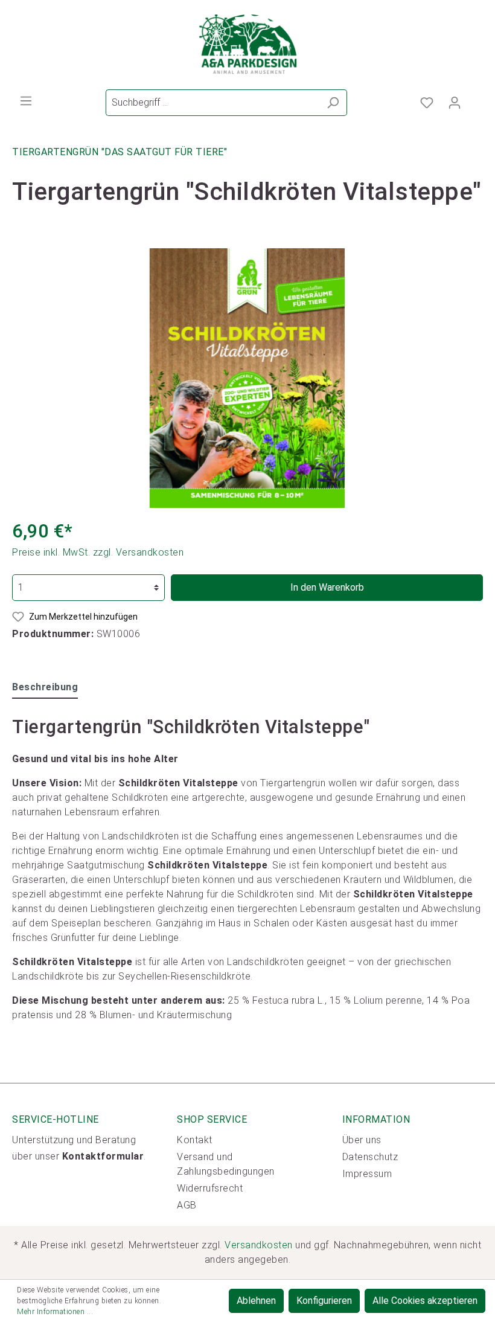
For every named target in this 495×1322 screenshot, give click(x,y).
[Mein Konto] (454, 102)
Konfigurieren (324, 1300)
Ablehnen (256, 1300)
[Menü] (26, 100)
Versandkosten (259, 1245)
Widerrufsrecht (210, 1188)
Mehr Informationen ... (55, 1312)
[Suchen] (333, 102)
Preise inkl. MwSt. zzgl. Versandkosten (98, 552)
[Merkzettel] (427, 102)
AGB (187, 1205)
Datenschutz (370, 1157)
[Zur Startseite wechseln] (247, 44)
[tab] (45, 687)
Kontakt (194, 1140)
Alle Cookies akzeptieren (424, 1300)
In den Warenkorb (327, 587)
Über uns (362, 1140)
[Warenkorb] (475, 99)
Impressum (367, 1173)
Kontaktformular (103, 1156)
